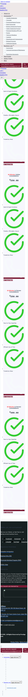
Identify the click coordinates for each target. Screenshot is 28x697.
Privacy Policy (15, 642)
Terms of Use (23, 642)
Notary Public (8, 58)
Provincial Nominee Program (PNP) (11, 560)
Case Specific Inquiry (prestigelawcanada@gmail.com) (10, 65)
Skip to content (5, 1)
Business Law (7, 682)
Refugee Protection (11, 41)
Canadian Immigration (11, 18)
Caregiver (8, 37)
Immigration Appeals (11, 43)
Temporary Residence (11, 35)
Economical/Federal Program (13, 22)
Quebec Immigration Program (13, 28)
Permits (8, 33)
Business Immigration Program (13, 26)
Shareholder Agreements (12, 54)
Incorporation (9, 48)
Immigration (7, 657)
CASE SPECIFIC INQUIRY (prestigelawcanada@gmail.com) (11, 650)
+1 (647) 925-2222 (9, 625)
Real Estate (7, 56)
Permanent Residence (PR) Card (13, 30)
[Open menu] (2, 77)
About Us (7, 13)
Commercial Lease (10, 52)
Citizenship (9, 20)
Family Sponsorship (10, 24)
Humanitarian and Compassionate (14, 39)
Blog (5, 60)
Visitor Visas (4, 564)
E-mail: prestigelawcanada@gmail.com (12, 620)
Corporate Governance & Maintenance (15, 50)
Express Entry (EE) (6, 556)
